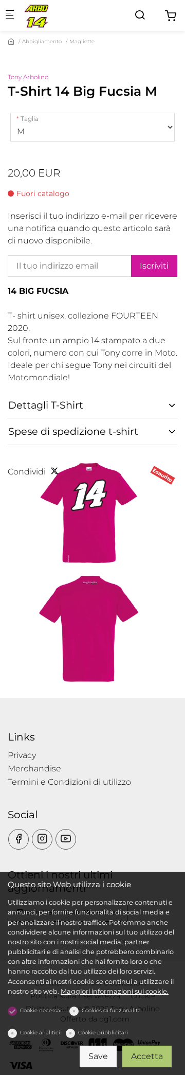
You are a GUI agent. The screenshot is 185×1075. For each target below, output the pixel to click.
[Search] (140, 15)
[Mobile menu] (9, 15)
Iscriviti (154, 266)
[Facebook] (18, 839)
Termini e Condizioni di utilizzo (69, 782)
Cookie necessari (42, 1010)
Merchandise (34, 768)
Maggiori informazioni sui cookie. (115, 991)
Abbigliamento (42, 41)
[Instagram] (42, 839)
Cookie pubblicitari (103, 1032)
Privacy (22, 755)
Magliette (82, 41)
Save (98, 1056)
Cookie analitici (40, 1032)
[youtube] (65, 839)
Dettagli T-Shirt (45, 405)
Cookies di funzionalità (111, 1010)
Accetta (147, 1056)
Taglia (30, 118)
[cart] (170, 16)
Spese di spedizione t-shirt (73, 431)
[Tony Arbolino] (65, 15)
